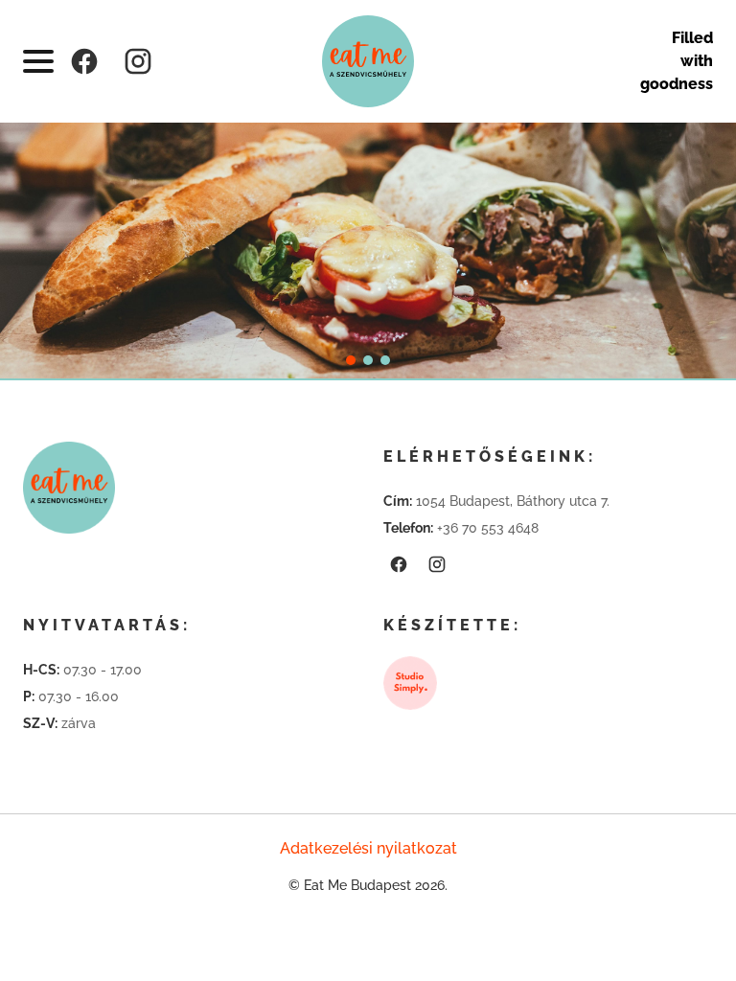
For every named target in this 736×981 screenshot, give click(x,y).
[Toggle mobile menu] (38, 61)
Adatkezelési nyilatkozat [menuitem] (368, 848)
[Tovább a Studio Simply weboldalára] (410, 683)
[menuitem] (84, 61)
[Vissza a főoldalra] (368, 61)
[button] (351, 360)
